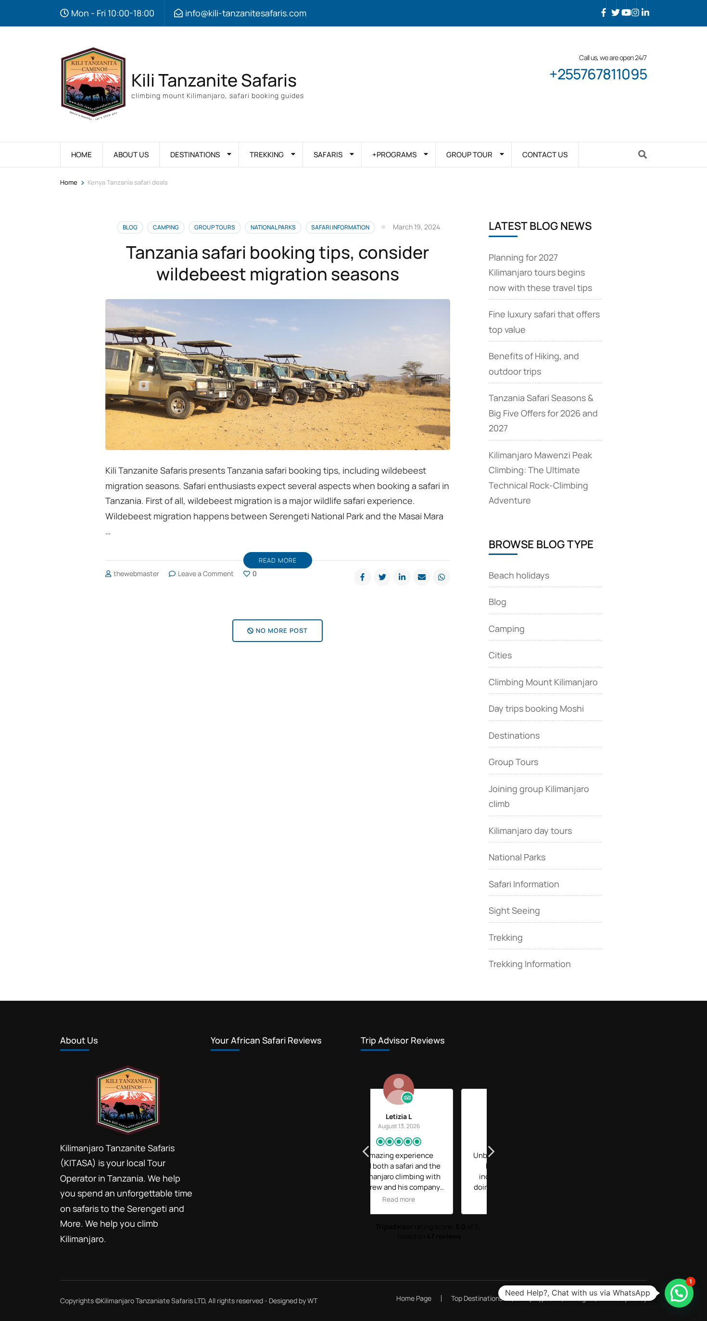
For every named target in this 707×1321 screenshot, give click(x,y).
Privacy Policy (626, 1298)
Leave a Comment (206, 573)
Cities (500, 655)
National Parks (273, 227)
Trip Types (537, 1298)
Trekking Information (530, 963)
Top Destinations (477, 1298)
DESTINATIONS (195, 155)
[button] (490, 1154)
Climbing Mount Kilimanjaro (543, 682)
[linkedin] (641, 5)
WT (312, 1300)
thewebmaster (136, 573)
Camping (166, 227)
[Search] (642, 154)
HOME (81, 155)
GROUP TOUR (469, 155)
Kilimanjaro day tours (530, 830)
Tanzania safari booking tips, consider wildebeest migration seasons (277, 263)
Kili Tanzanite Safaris (214, 80)
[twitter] (611, 5)
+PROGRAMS (394, 155)
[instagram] (631, 5)
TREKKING (267, 155)
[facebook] (601, 5)
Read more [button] (429, 1199)
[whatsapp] (441, 577)
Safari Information (340, 227)
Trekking (506, 937)
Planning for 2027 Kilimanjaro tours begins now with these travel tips (540, 272)
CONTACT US (545, 155)
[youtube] (621, 5)
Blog (130, 227)
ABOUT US (131, 155)
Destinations (514, 735)
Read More (278, 560)
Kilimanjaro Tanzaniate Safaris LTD (153, 1300)
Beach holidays (519, 575)
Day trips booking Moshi (536, 708)
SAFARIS (328, 155)
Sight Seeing (514, 910)
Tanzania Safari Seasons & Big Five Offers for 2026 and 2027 (543, 413)
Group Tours (214, 227)
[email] (421, 577)
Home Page (413, 1298)
